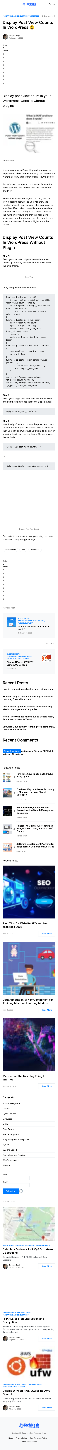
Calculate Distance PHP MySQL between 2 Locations (29, 1251)
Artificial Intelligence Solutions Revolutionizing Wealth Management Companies (27, 708)
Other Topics (8, 1129)
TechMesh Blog (40, 1433)
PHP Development (11, 1134)
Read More (47, 933)
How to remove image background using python (28, 689)
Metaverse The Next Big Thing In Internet (24, 1077)
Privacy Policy (21, 1438)
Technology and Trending (18, 658)
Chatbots (7, 1108)
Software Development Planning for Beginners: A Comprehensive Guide (29, 728)
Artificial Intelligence (11, 1103)
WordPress (34, 16)
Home (10, 1438)
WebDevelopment (25, 623)
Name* (5, 1174)
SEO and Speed (10, 1150)
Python (6, 1145)
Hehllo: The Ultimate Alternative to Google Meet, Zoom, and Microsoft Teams (28, 718)
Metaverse (7, 1119)
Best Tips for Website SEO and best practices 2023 (26, 925)
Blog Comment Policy (38, 1438)
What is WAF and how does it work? (33, 628)
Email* (5, 1182)
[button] (4, 4)
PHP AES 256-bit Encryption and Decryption (23, 1320)
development (10, 550)
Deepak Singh (14, 36)
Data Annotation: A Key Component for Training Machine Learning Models (28, 1001)
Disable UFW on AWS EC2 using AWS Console (20, 663)
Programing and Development (16, 16)
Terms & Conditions (29, 1442)
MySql (5, 1124)
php (23, 550)
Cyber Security (24, 619)
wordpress (35, 550)
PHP (9, 191)
